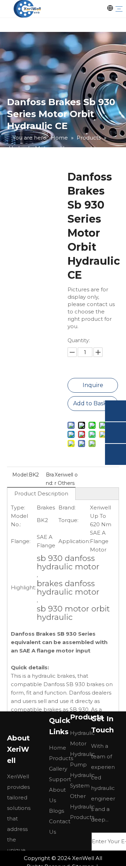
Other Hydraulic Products (82, 806)
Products (61, 758)
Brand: (50, 479)
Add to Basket (93, 403)
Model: (20, 475)
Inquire (93, 385)
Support (60, 779)
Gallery (58, 768)
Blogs (56, 810)
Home (57, 747)
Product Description (41, 493)
